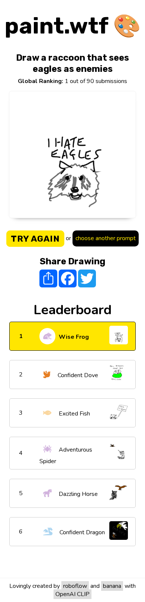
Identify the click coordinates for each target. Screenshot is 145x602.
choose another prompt (105, 238)
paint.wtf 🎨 (72, 26)
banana (112, 586)
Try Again (35, 238)
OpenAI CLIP (72, 594)
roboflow (75, 586)
